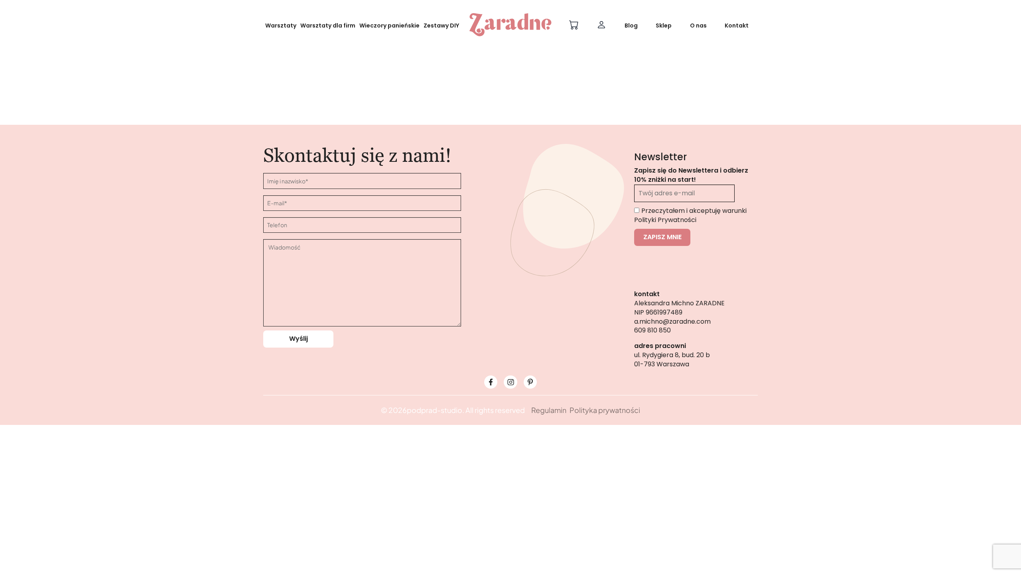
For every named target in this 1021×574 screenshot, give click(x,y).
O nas (698, 25)
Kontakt (737, 25)
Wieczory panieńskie (389, 25)
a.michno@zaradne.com (672, 321)
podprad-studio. (435, 410)
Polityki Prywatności (665, 219)
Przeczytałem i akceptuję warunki (690, 215)
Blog (631, 25)
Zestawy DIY (441, 25)
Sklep (664, 25)
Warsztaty (280, 25)
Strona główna (478, 128)
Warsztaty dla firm (327, 25)
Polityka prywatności (605, 410)
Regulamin (548, 410)
